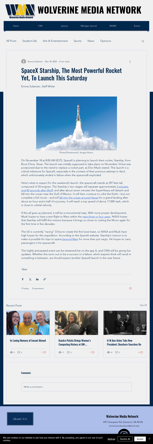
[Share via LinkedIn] (37, 279)
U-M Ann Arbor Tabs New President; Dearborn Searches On (124, 342)
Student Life (29, 41)
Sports (78, 41)
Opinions (105, 41)
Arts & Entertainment (55, 41)
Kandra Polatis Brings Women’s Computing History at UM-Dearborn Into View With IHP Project (75, 342)
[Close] (149, 439)
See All (143, 305)
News (91, 41)
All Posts (11, 41)
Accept (140, 438)
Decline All (125, 438)
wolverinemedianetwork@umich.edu (124, 426)
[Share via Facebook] (22, 279)
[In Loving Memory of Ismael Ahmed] (28, 323)
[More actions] (130, 61)
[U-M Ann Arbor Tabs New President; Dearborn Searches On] (125, 323)
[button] (142, 41)
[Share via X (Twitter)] (30, 279)
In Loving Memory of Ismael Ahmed (28, 340)
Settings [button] (111, 438)
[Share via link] (44, 279)
